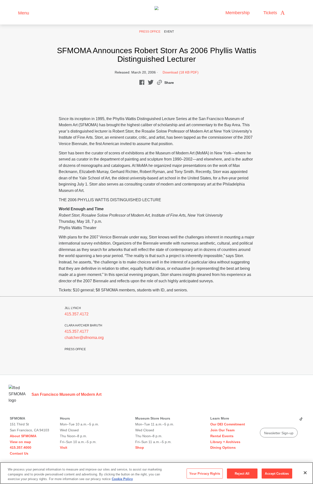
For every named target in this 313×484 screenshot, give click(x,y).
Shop (139, 447)
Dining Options (223, 447)
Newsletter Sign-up (278, 433)
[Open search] (293, 13)
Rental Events (222, 436)
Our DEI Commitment (227, 424)
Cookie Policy (122, 479)
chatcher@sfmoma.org (84, 337)
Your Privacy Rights (204, 473)
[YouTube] (263, 420)
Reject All (242, 473)
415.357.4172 (77, 314)
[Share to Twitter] (151, 83)
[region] (156, 473)
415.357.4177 (77, 331)
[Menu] (12, 12)
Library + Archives (225, 442)
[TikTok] (301, 420)
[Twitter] (282, 420)
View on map (20, 442)
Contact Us (19, 453)
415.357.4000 (20, 447)
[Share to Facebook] (141, 83)
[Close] (305, 472)
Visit (63, 447)
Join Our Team (222, 430)
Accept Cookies (277, 473)
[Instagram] (273, 420)
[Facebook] (291, 420)
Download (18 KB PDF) (181, 72)
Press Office (149, 31)
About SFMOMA (23, 436)
